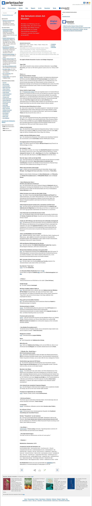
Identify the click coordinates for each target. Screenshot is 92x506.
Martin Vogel (5, 116)
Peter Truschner (6, 108)
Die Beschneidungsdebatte (8, 54)
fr (20, 108)
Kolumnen (54, 499)
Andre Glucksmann (7, 98)
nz (20, 137)
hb (20, 354)
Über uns (35, 500)
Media (54, 8)
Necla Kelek (5, 103)
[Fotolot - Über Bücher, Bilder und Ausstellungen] (68, 23)
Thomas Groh (6, 97)
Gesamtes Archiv (66, 16)
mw (21, 335)
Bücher (21, 8)
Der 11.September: (7, 73)
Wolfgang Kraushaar (7, 110)
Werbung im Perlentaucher (8, 20)
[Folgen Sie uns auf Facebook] (87, 2)
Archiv (40, 8)
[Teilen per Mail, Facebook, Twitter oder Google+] (34, 470)
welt (21, 143)
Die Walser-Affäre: (7, 69)
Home (3, 8)
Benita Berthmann (7, 90)
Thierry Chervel (6, 89)
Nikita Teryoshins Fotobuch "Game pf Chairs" (73, 26)
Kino (27, 8)
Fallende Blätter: (6, 76)
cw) (21, 290)
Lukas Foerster (6, 95)
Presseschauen (12, 8)
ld (20, 92)
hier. (21, 274)
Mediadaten (25, 500)
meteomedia (23, 429)
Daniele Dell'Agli (6, 106)
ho (20, 117)
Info (32, 476)
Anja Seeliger (5, 114)
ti (20, 340)
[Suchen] (15, 13)
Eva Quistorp (6, 113)
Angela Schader (6, 85)
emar (21, 308)
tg (20, 417)
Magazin (33, 8)
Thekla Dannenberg (7, 93)
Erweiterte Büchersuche (7, 15)
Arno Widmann (6, 118)
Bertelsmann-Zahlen (29, 92)
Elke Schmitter (6, 84)
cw (21, 159)
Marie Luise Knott (6, 87)
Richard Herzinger (7, 101)
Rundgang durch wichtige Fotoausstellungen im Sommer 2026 (76, 27)
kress (21, 77)
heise (21, 406)
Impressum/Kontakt (47, 500)
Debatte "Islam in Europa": (8, 58)
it (20, 285)
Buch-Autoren (42, 499)
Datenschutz (55, 500)
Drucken (53, 45)
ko (20, 301)
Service (30, 500)
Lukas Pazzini (6, 92)
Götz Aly (4, 82)
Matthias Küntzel (6, 111)
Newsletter (47, 8)
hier (43, 270)
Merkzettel (53, 47)
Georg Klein (5, 105)
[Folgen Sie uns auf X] (86, 2)
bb (20, 129)
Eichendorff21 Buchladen (64, 500)
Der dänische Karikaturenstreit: (9, 66)
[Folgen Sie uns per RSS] (89, 2)
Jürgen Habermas (7, 100)
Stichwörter (48, 499)
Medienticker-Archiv (25, 43)
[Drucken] (39, 470)
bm (21, 206)
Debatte (63, 499)
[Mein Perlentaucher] (84, 2)
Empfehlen (53, 44)
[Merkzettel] (44, 470)
